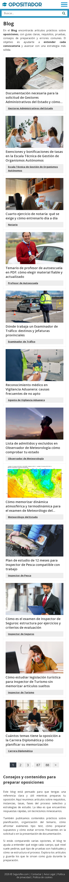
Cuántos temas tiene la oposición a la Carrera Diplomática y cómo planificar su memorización (33, 740)
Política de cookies (42, 877)
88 (47, 765)
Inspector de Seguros (21, 633)
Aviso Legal (49, 874)
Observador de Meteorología (26, 458)
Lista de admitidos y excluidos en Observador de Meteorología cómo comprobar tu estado (33, 447)
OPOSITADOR (24, 4)
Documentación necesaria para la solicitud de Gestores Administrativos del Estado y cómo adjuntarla (33, 99)
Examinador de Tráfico (21, 341)
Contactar (36, 874)
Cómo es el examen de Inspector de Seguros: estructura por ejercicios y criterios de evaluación (33, 623)
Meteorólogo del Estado (23, 517)
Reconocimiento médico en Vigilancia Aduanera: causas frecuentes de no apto (27, 389)
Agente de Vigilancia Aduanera (26, 400)
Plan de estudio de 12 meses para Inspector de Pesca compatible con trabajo (33, 564)
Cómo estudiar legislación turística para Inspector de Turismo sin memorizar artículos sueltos (33, 681)
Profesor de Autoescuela (23, 283)
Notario (13, 224)
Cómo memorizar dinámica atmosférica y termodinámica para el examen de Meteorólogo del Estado (33, 508)
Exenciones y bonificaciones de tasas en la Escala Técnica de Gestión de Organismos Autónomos (34, 156)
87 (38, 765)
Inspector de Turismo (21, 692)
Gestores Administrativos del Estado (30, 108)
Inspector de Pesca (19, 575)
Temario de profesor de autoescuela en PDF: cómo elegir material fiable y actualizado (34, 272)
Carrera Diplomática (20, 750)
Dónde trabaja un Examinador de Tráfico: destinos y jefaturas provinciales (32, 330)
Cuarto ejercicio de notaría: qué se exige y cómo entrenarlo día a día (32, 216)
